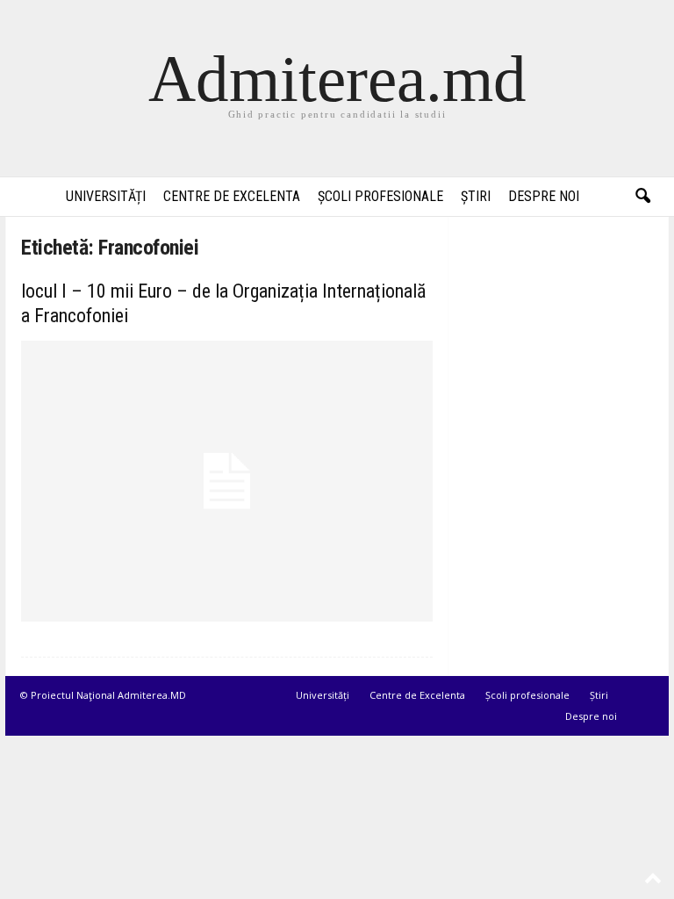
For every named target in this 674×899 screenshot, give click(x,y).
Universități (106, 196)
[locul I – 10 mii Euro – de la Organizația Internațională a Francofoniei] (227, 481)
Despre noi (543, 196)
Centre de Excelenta (231, 196)
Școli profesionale (380, 196)
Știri (476, 196)
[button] (642, 196)
